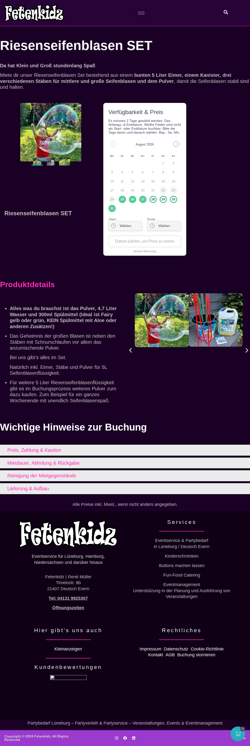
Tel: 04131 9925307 (68, 598)
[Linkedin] (133, 738)
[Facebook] (125, 738)
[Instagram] (116, 738)
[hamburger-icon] (141, 13)
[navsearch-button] (223, 13)
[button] (130, 350)
